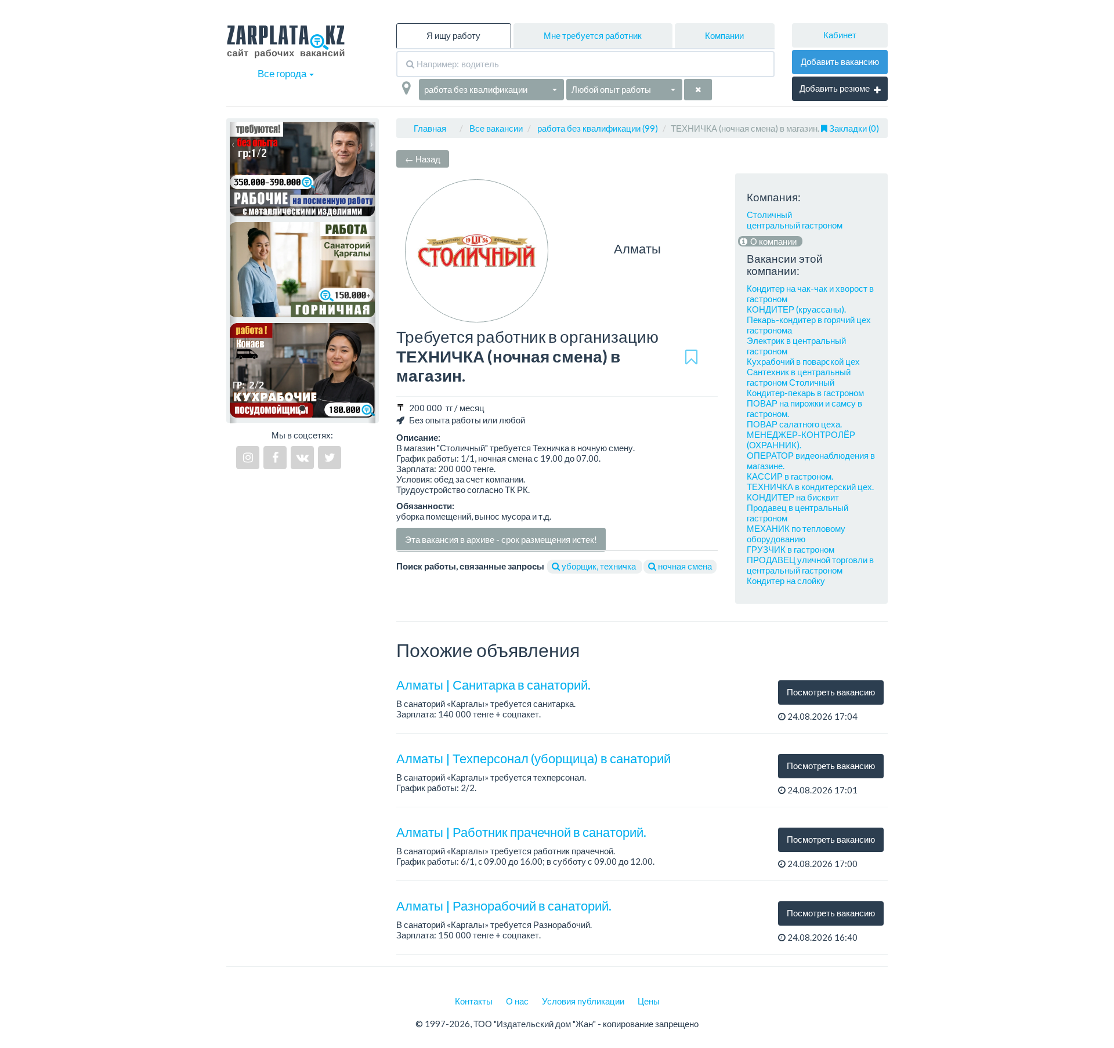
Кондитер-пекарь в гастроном (805, 392)
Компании (724, 35)
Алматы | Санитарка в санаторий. (493, 684)
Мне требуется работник (593, 35)
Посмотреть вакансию (831, 692)
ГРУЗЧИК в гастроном (790, 549)
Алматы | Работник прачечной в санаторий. (521, 832)
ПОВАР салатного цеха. (794, 424)
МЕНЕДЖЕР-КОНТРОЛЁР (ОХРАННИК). (801, 439)
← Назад (422, 159)
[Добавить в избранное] (691, 356)
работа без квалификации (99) (597, 128)
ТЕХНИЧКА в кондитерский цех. (810, 486)
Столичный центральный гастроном (794, 219)
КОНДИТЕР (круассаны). (796, 309)
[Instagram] (247, 457)
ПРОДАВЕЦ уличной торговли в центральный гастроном (810, 564)
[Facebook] (275, 457)
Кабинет (839, 35)
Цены (649, 1001)
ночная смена (684, 566)
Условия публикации (583, 1001)
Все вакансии (496, 128)
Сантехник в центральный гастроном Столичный (799, 377)
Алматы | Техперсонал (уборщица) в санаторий (533, 758)
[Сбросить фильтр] (698, 89)
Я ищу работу (453, 35)
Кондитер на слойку (786, 580)
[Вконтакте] (302, 457)
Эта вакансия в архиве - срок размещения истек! (501, 539)
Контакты (474, 1001)
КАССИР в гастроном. (790, 476)
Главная (430, 128)
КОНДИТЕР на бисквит (793, 497)
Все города (283, 73)
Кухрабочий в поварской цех (803, 361)
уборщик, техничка (599, 566)
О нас (517, 1001)
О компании (772, 241)
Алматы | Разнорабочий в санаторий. (504, 905)
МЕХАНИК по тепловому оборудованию (796, 533)
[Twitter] (329, 457)
